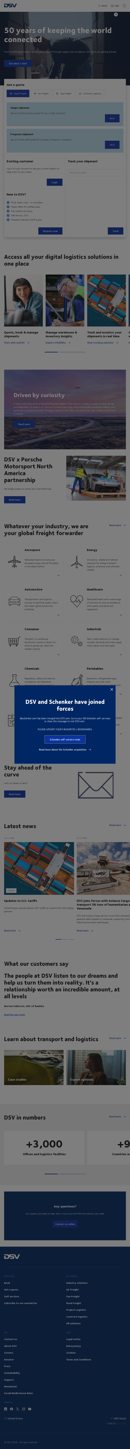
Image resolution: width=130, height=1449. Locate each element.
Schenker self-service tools (65, 739)
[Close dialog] (112, 689)
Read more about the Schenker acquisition (63, 749)
